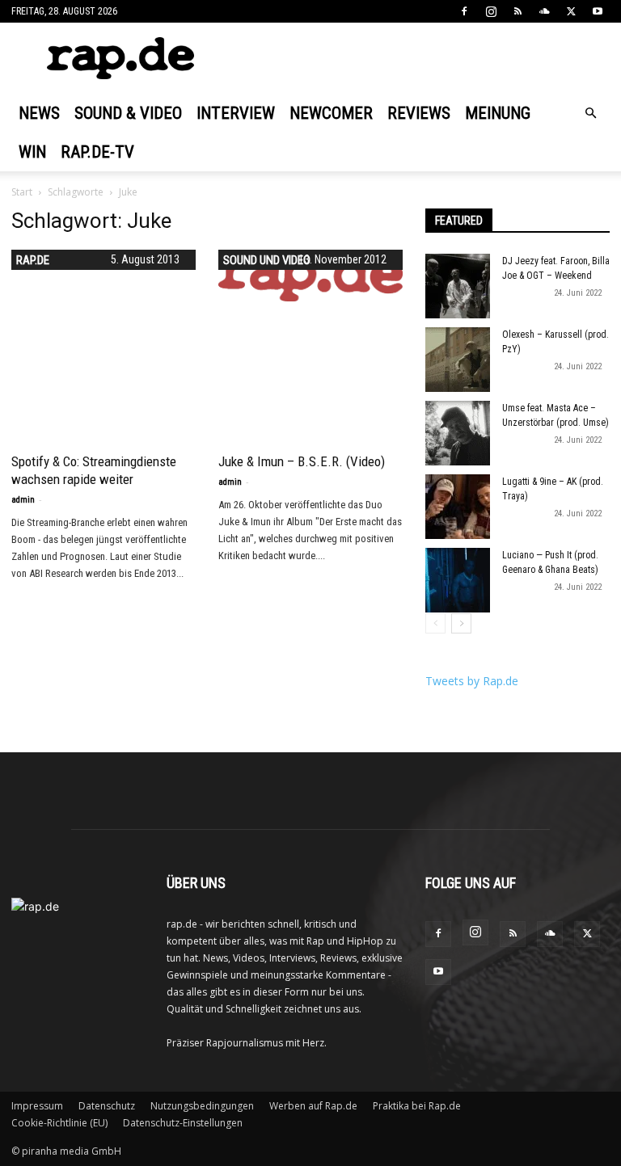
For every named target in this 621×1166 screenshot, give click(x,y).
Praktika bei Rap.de (417, 1106)
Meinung (497, 113)
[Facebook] (464, 11)
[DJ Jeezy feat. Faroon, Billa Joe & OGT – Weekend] (457, 286)
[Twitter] (571, 11)
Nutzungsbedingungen (202, 1106)
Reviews (418, 113)
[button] (590, 113)
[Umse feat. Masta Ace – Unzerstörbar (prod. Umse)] (457, 433)
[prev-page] (435, 623)
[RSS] (517, 11)
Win (32, 152)
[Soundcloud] (544, 11)
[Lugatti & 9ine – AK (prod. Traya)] (457, 506)
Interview (235, 113)
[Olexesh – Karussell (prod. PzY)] (457, 359)
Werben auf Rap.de (313, 1106)
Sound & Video (128, 113)
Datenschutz (106, 1106)
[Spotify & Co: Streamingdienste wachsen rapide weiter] (103, 342)
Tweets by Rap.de (471, 680)
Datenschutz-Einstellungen (183, 1123)
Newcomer (331, 113)
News (39, 113)
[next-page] (461, 623)
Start (21, 192)
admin (23, 500)
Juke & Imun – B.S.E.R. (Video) (301, 461)
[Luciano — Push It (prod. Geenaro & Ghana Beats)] (457, 580)
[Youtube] (597, 11)
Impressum (37, 1106)
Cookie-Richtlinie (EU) (59, 1123)
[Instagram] (491, 11)
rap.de (32, 260)
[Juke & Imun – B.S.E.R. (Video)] (310, 275)
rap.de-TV (97, 152)
